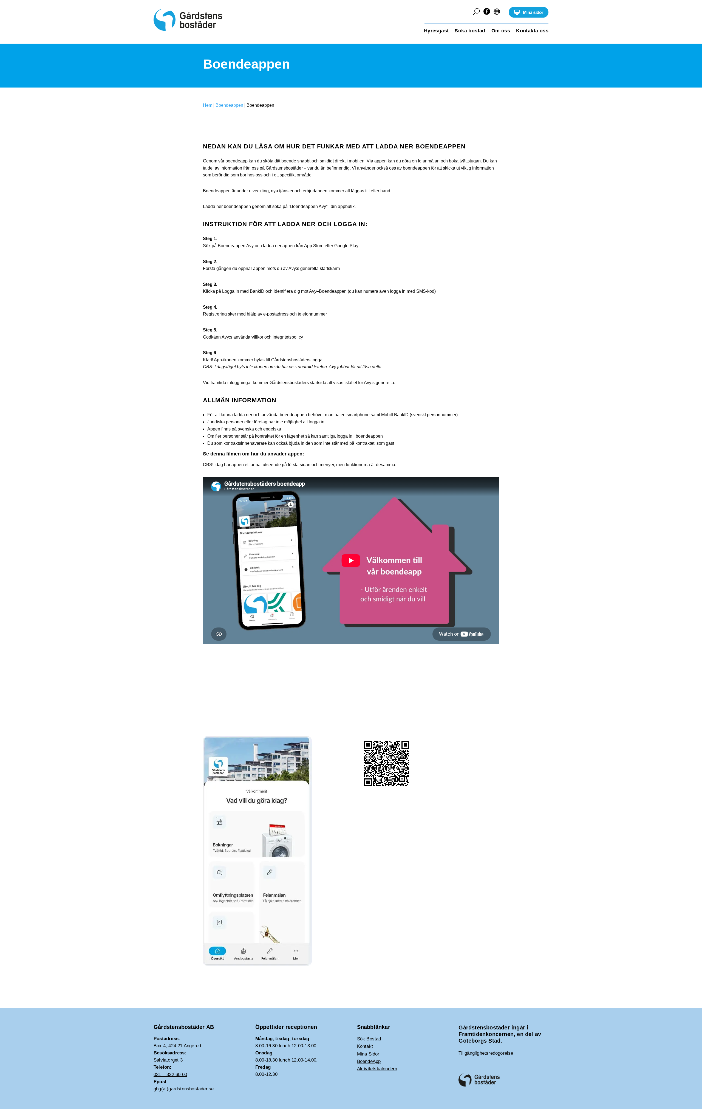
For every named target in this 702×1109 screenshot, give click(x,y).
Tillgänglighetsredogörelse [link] (485, 1053)
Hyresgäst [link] (436, 31)
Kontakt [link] (365, 1046)
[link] (528, 16)
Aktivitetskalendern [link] (377, 1068)
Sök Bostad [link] (369, 1039)
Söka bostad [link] (470, 31)
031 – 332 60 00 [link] (170, 1074)
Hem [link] (207, 105)
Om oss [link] (500, 31)
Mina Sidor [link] (368, 1054)
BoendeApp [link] (369, 1061)
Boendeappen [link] (229, 105)
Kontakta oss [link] (532, 31)
